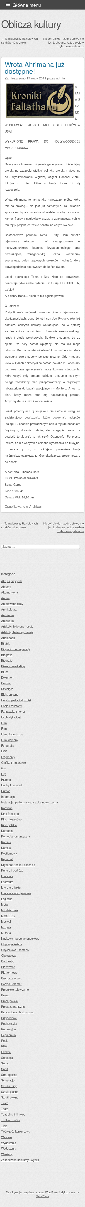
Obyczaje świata (11, 944)
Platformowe (9, 972)
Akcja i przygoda (11, 581)
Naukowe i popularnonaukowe (20, 938)
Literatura (7, 876)
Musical (6, 921)
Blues (4, 672)
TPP (4, 1125)
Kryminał (7, 859)
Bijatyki (5, 643)
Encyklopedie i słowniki (16, 700)
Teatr (4, 1103)
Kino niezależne (11, 819)
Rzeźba (6, 1052)
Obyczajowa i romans (15, 950)
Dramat (6, 683)
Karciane (6, 808)
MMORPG (8, 916)
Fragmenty (8, 757)
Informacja (8, 796)
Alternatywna (9, 592)
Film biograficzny (12, 734)
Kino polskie (9, 825)
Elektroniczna (9, 694)
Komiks (6, 842)
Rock (4, 1040)
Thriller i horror (10, 1120)
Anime (5, 598)
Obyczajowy (8, 955)
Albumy (6, 586)
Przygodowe (9, 1018)
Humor (5, 791)
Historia (6, 779)
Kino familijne (10, 813)
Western (6, 1137)
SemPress (42, 1196)
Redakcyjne (8, 1029)
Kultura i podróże (12, 870)
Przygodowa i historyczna (17, 1012)
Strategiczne (9, 1074)
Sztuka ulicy (9, 1086)
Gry (3, 768)
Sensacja (7, 1057)
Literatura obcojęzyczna (16, 893)
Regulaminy (8, 1035)
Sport (4, 1069)
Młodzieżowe (9, 910)
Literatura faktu (11, 887)
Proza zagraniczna (13, 1006)
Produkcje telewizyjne (15, 989)
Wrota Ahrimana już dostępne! (35, 67)
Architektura (9, 609)
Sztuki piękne (9, 1091)
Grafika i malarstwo (13, 762)
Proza (5, 995)
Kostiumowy (9, 853)
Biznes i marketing (13, 666)
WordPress (52, 1192)
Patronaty (7, 961)
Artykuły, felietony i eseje (17, 626)
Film (4, 723)
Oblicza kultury (31, 23)
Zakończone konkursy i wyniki (20, 1160)
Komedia (7, 830)
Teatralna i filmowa (13, 1114)
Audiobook (8, 638)
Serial (5, 1063)
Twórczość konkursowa (15, 1131)
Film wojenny (9, 740)
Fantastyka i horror (13, 711)
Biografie (6, 655)
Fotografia (7, 745)
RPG (4, 1046)
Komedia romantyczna (15, 836)
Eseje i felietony (11, 706)
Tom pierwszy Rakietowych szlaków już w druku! (19, 40)
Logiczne (6, 899)
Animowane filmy (12, 603)
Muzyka (6, 927)
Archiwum (36, 506)
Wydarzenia (8, 1142)
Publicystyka (9, 1023)
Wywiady (6, 1154)
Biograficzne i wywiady (15, 649)
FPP (4, 751)
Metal (4, 904)
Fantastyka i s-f (11, 717)
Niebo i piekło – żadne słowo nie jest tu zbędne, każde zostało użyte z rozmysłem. (63, 42)
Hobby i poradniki (12, 785)
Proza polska (9, 1001)
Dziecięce (7, 689)
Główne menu (26, 5)
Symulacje (8, 1080)
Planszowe (8, 967)
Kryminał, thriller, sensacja (18, 864)
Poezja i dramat (11, 978)
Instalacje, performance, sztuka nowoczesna (29, 802)
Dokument (7, 677)
